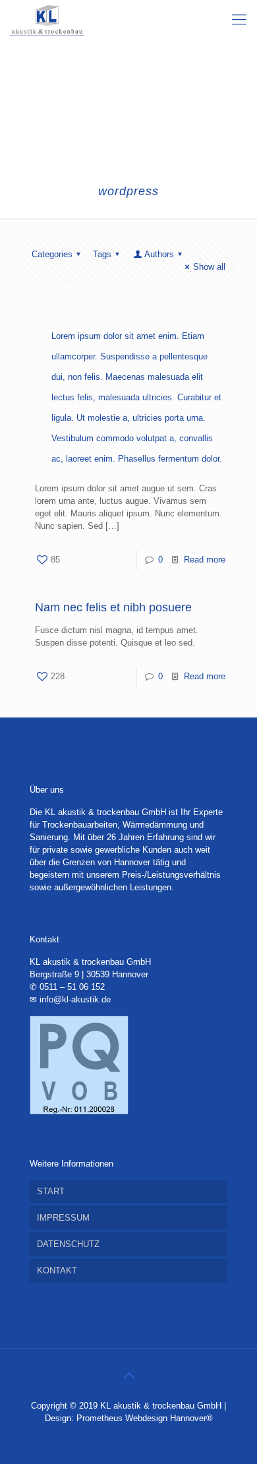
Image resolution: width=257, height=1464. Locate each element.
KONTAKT (57, 1270)
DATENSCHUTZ (68, 1244)
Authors (159, 254)
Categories (52, 254)
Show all (209, 267)
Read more (204, 559)
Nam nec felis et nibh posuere (113, 607)
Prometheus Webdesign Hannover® (144, 1418)
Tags (102, 254)
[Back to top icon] (128, 1375)
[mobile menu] (239, 20)
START (51, 1191)
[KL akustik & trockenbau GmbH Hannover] (47, 19)
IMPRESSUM (63, 1218)
